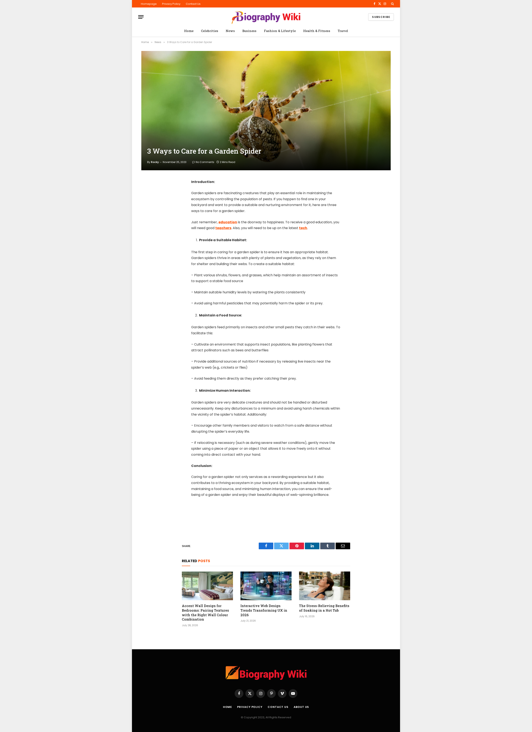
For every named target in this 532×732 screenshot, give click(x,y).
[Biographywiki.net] (266, 16)
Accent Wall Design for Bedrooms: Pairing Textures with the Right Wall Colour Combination (205, 612)
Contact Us (193, 4)
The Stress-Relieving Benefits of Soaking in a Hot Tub (324, 608)
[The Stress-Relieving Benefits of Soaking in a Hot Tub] (324, 586)
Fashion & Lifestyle (280, 31)
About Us (301, 707)
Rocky (155, 162)
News (230, 31)
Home (188, 31)
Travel (343, 31)
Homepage (149, 4)
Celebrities (209, 31)
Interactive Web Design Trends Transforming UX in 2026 (263, 610)
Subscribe (381, 17)
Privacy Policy (171, 4)
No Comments (205, 162)
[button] (392, 3)
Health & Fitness (316, 31)
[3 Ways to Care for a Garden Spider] (266, 110)
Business (249, 31)
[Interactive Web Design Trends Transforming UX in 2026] (266, 586)
